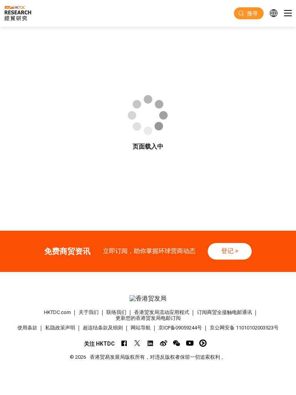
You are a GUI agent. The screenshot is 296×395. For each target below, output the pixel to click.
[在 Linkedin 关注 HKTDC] (150, 343)
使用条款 (27, 328)
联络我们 (116, 312)
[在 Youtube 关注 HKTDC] (189, 343)
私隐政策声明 (60, 328)
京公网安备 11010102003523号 (244, 328)
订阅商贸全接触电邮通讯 (224, 312)
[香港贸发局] (148, 298)
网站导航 (141, 328)
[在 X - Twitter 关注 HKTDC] (137, 343)
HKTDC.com (57, 312)
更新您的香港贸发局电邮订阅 (148, 318)
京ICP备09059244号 (180, 328)
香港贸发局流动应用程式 (161, 312)
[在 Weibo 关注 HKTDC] (163, 343)
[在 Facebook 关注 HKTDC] (124, 343)
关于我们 (89, 312)
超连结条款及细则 (103, 328)
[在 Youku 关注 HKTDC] (203, 343)
